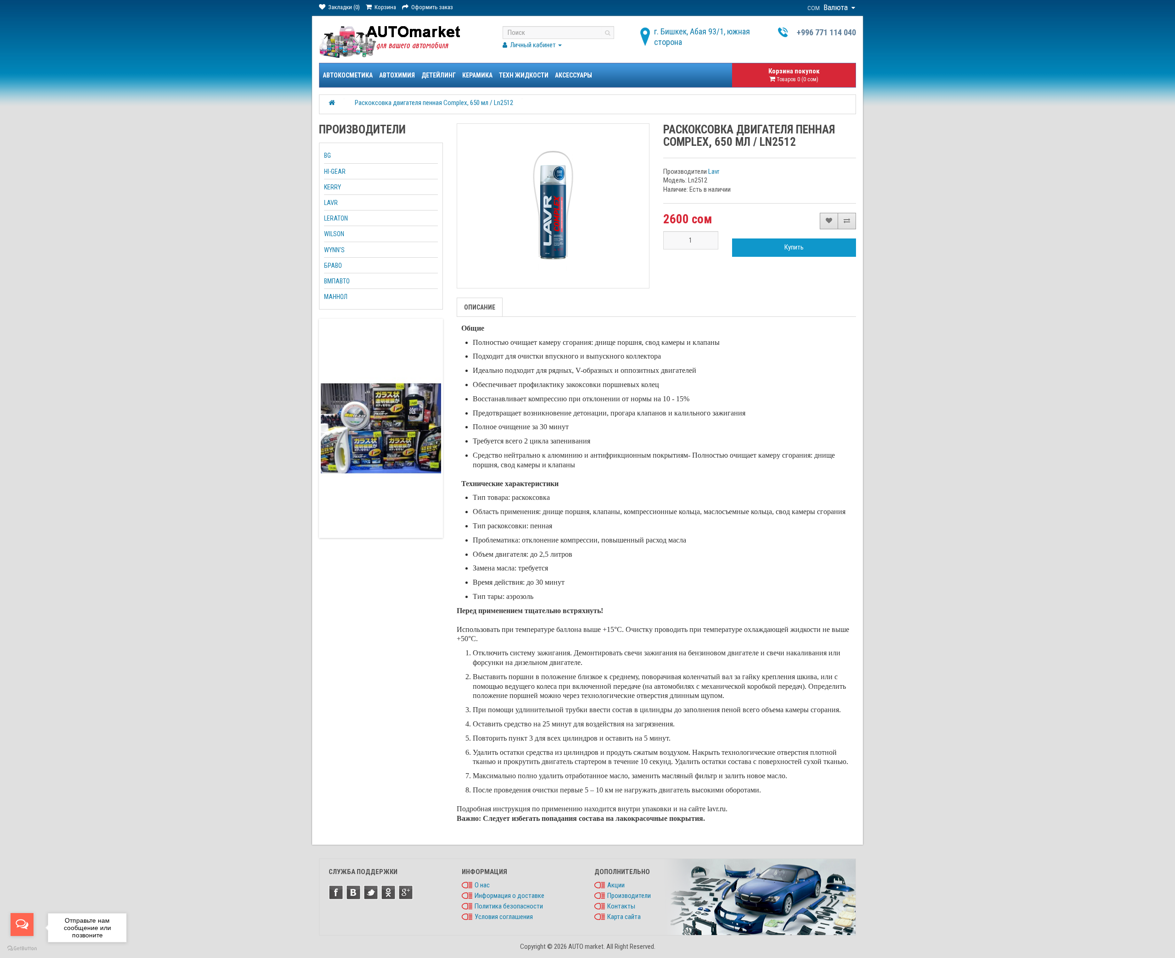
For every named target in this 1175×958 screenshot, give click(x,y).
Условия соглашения (504, 917)
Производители (629, 896)
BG (327, 155)
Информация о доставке (509, 896)
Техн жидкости (523, 75)
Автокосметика (348, 75)
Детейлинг (438, 75)
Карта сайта (624, 917)
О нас (482, 885)
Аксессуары (573, 75)
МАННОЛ (335, 296)
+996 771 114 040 (826, 32)
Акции (616, 885)
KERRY (332, 187)
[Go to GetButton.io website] (22, 949)
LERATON (336, 218)
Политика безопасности (509, 906)
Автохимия (397, 75)
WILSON (334, 234)
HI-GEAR (335, 171)
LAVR (331, 202)
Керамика (477, 75)
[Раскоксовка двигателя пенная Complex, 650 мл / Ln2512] (553, 205)
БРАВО (333, 265)
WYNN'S (334, 250)
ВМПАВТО (337, 281)
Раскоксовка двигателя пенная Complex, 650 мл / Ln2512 (434, 103)
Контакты (621, 906)
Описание (479, 307)
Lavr (713, 171)
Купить (794, 247)
